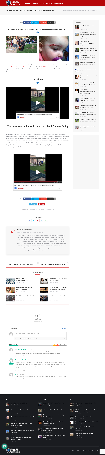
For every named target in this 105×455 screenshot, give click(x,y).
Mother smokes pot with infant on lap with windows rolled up (53, 429)
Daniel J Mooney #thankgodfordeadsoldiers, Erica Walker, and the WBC (88, 91)
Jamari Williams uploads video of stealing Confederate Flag (88, 106)
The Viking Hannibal (21, 360)
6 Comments (51, 209)
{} (35, 338)
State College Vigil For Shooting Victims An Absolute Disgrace (53, 404)
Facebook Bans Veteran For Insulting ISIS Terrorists (85, 434)
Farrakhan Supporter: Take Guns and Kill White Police (54, 436)
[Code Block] (31, 339)
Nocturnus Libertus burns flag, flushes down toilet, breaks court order (88, 34)
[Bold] (16, 339)
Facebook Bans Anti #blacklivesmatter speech (22, 279)
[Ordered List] (24, 339)
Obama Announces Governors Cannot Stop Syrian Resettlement (53, 415)
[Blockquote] (29, 339)
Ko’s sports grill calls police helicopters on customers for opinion (53, 422)
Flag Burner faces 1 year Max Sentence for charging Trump (85, 404)
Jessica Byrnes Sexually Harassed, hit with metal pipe (87, 42)
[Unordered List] (27, 339)
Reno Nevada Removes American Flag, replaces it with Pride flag (88, 56)
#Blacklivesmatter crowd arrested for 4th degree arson (88, 76)
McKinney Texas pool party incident (19, 67)
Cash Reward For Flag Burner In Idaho (84, 416)
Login (65, 328)
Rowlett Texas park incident (48, 67)
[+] (37, 338)
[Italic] (18, 339)
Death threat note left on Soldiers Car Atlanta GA (88, 70)
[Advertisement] (86, 163)
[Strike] (22, 339)
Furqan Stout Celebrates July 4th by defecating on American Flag (88, 120)
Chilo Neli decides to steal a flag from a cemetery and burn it (87, 99)
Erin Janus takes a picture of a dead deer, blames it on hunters (87, 63)
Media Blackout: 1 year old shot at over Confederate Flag (88, 26)
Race (27, 209)
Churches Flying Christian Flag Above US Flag (87, 127)
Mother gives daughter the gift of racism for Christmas (24, 288)
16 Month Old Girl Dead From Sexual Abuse (53, 410)
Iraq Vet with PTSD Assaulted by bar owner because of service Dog (88, 49)
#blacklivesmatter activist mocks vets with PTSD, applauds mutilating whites (85, 410)
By (35, 209)
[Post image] (10, 281)
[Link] (33, 339)
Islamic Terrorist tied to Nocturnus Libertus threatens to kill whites (88, 83)
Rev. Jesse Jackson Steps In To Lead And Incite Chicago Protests (59, 297)
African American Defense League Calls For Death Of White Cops (58, 288)
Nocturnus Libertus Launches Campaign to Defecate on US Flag (88, 113)
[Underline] (20, 339)
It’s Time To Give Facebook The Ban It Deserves (86, 421)
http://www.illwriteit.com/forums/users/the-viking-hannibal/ (30, 232)
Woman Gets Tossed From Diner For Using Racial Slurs (59, 279)
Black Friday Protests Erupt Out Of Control (25, 297)
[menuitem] (27, 3)
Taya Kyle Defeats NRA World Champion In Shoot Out (85, 427)
